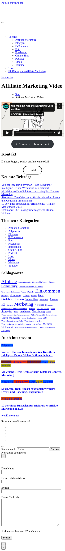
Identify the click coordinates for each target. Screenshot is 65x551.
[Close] (2, 446)
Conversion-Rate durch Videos (13, 292)
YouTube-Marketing (46, 327)
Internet (54, 299)
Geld (41, 295)
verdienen (25, 311)
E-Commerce (22, 46)
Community (9, 286)
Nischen (39, 304)
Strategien (6, 311)
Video (18, 61)
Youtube (19, 64)
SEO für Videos (43, 309)
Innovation (44, 300)
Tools (11, 68)
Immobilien (14, 246)
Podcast (19, 58)
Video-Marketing (10, 317)
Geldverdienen (12, 299)
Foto (17, 49)
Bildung (52, 282)
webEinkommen (10, 9)
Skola (53, 309)
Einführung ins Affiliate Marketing (27, 71)
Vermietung (38, 311)
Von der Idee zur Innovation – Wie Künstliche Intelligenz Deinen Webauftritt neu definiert (26, 186)
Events (34, 296)
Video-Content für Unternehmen (44, 315)
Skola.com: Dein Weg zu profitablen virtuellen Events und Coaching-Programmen (30, 199)
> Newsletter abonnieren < (32, 144)
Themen (12, 36)
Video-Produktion (29, 318)
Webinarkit (7, 327)
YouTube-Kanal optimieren (26, 327)
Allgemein (14, 231)
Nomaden (49, 305)
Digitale (30, 292)
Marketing (23, 304)
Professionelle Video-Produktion (14, 309)
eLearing (4, 296)
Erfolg (26, 295)
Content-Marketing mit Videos (31, 286)
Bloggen (20, 42)
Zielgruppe (5, 331)
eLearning (15, 295)
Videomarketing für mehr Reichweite (16, 324)
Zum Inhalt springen (12, 2)
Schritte (32, 309)
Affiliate (9, 281)
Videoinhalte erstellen (33, 321)
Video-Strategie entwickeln (12, 321)
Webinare (13, 262)
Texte (16, 312)
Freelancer (21, 52)
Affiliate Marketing (25, 39)
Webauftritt (37, 324)
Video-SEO (42, 318)
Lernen (10, 305)
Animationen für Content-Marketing (32, 282)
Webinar (47, 323)
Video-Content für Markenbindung (15, 315)
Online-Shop (22, 55)
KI (3, 304)
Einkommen (47, 291)
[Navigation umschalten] (2, 22)
